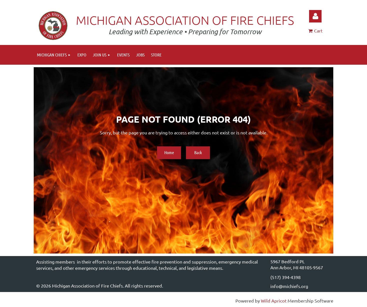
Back (198, 152)
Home (169, 152)
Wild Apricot (274, 300)
